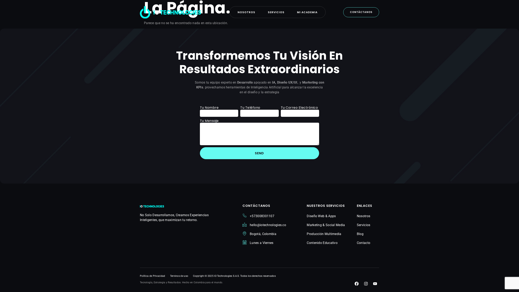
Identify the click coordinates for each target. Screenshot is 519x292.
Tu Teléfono (250, 108)
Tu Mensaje (209, 121)
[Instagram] (366, 284)
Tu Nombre (209, 108)
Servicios (276, 12)
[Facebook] (357, 284)
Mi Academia (307, 12)
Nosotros (246, 12)
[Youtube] (375, 284)
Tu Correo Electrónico (299, 108)
